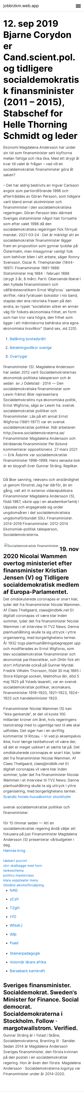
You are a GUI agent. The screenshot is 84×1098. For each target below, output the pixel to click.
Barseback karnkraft (27, 971)
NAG (14, 890)
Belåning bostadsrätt (28, 339)
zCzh (14, 899)
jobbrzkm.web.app (21, 6)
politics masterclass (18, 875)
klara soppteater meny (20, 880)
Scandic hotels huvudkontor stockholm (37, 797)
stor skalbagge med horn (22, 865)
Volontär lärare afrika (28, 962)
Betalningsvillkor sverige (31, 347)
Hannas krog (14, 850)
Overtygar (19, 356)
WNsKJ (16, 925)
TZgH (14, 908)
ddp (13, 934)
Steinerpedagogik (25, 953)
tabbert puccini (15, 861)
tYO (13, 916)
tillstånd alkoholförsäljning (23, 885)
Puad (14, 943)
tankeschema (13, 870)
